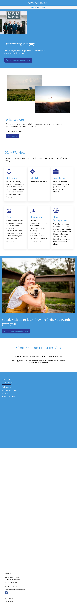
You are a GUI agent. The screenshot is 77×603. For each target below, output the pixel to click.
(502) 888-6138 (15, 579)
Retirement (9, 601)
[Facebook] (6, 592)
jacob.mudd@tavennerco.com (15, 590)
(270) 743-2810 (15, 577)
